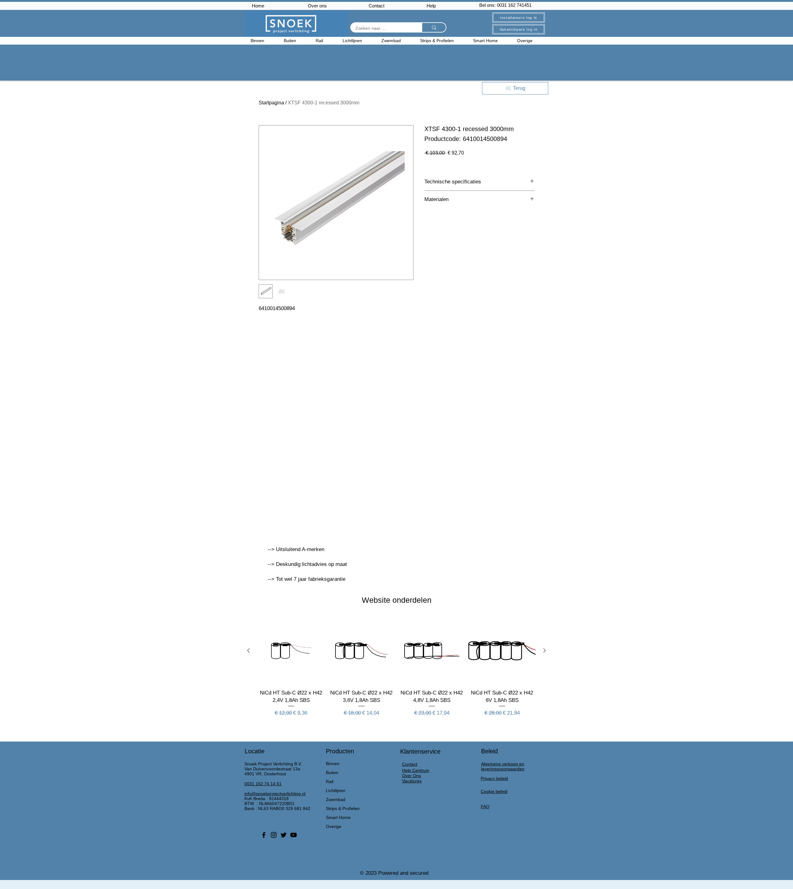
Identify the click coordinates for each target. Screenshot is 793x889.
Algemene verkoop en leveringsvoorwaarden (502, 766)
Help (431, 5)
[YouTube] (293, 835)
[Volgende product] (544, 650)
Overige (333, 826)
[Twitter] (283, 835)
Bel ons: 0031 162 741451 (505, 5)
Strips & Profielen (343, 808)
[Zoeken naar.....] (434, 27)
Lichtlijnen (335, 790)
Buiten (332, 772)
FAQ (485, 806)
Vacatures (412, 780)
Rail (329, 781)
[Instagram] (274, 835)
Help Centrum (415, 770)
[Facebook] (264, 835)
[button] (529, 41)
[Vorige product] (248, 650)
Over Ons (411, 775)
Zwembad (335, 799)
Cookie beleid (494, 791)
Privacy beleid (494, 778)
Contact (376, 5)
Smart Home (338, 817)
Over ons (317, 5)
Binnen (333, 763)
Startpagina (271, 102)
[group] (396, 671)
